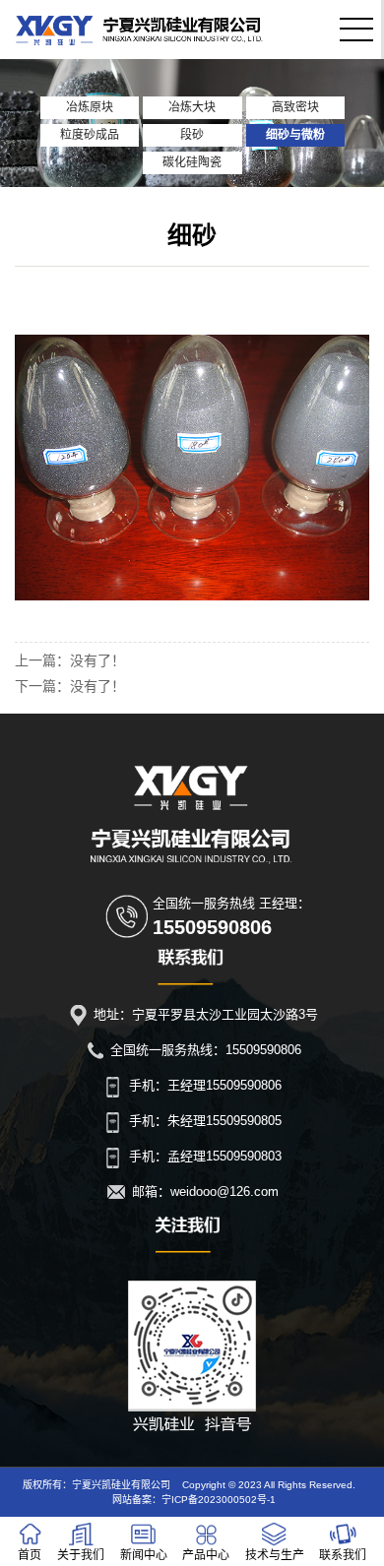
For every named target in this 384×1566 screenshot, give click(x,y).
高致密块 (295, 107)
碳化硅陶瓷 (192, 162)
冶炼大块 (192, 107)
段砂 (192, 135)
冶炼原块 (89, 107)
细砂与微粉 (295, 135)
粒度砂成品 (89, 135)
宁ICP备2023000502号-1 (218, 1499)
